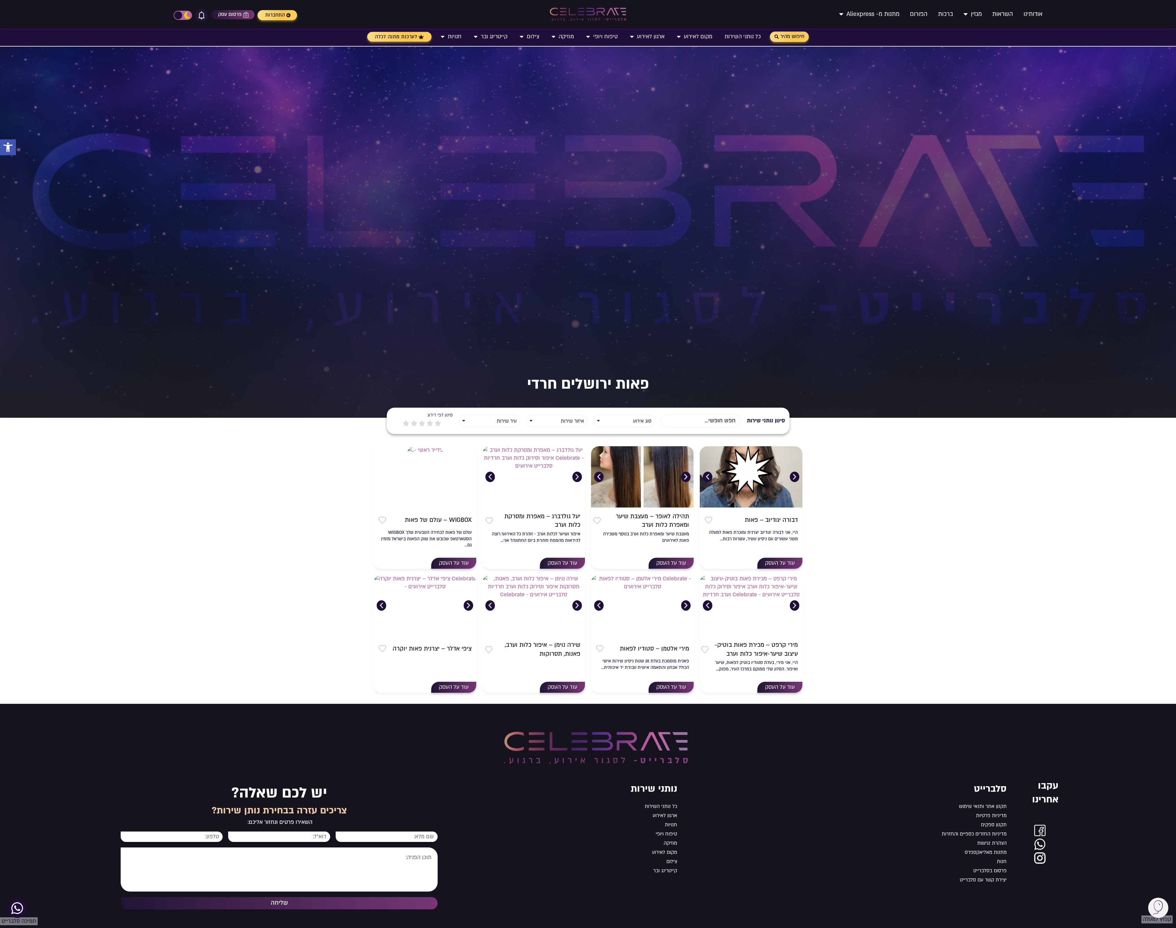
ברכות (945, 14)
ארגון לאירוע (651, 36)
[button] (8, 147)
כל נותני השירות (743, 36)
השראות (1002, 14)
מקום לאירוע (698, 36)
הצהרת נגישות (991, 843)
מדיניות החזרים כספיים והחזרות (974, 834)
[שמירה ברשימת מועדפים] (708, 520)
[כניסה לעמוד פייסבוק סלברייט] (1040, 830)
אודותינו (1032, 14)
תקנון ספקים (993, 824)
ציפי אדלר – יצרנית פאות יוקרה (432, 649)
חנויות (455, 36)
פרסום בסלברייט (989, 870)
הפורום (919, 14)
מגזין (976, 14)
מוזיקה (566, 36)
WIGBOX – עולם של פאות (438, 520)
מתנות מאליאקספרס (985, 852)
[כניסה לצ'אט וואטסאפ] (1040, 844)
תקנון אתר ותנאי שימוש (982, 806)
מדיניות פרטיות (991, 815)
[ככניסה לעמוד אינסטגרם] (1040, 858)
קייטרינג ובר (494, 36)
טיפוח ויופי (605, 36)
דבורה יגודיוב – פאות (771, 520)
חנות (1001, 861)
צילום (533, 36)
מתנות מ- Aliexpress (872, 14)
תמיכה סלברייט (19, 921)
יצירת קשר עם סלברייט (983, 880)
